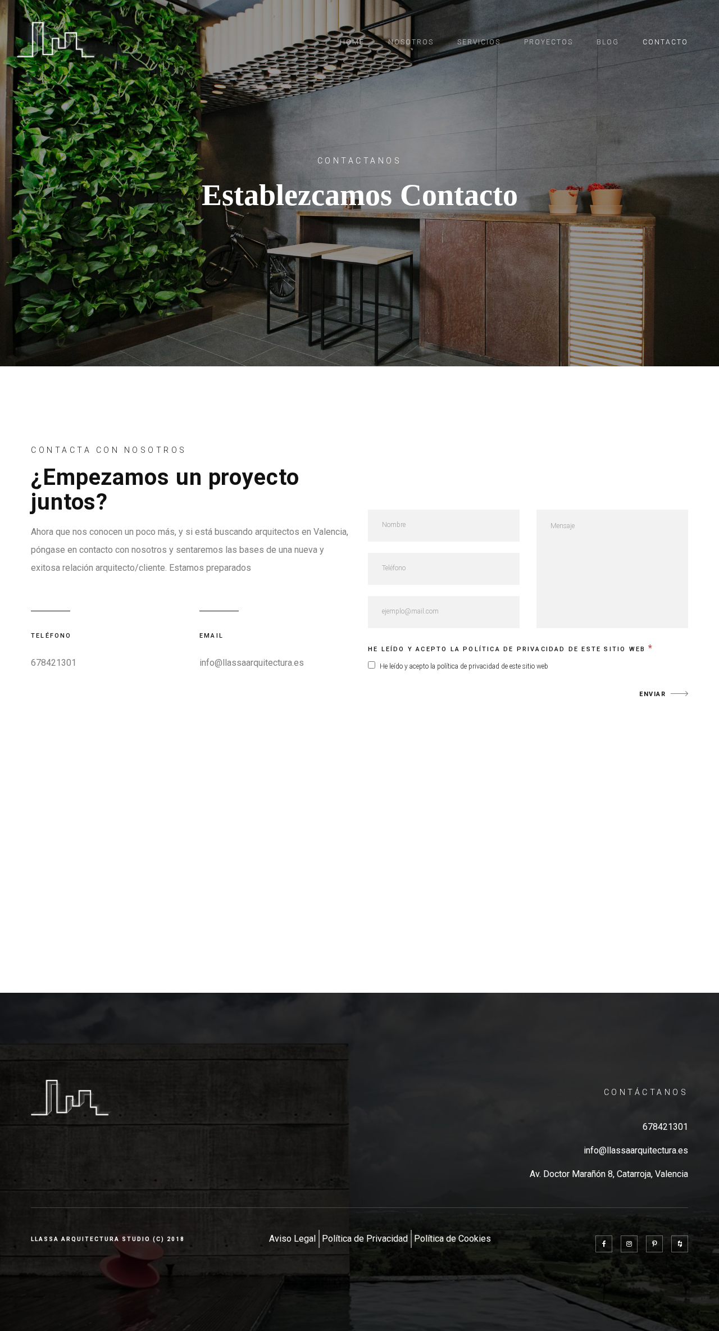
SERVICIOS (478, 42)
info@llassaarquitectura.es (636, 1150)
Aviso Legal (292, 1238)
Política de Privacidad (365, 1238)
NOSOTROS (411, 42)
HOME (352, 42)
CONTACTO (665, 42)
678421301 (53, 662)
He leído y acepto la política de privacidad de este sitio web (511, 648)
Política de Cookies (452, 1238)
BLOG (608, 42)
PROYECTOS (548, 42)
